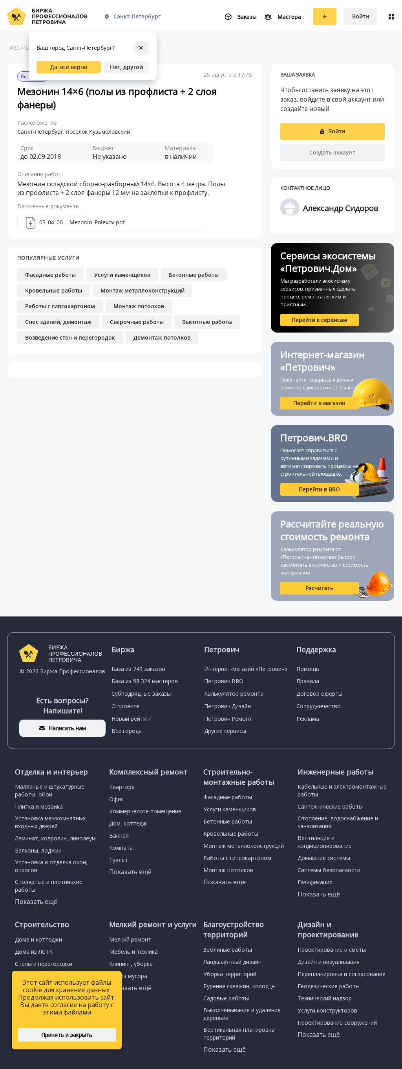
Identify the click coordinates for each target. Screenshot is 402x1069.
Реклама (307, 718)
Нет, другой (126, 67)
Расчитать (319, 588)
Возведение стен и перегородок (70, 337)
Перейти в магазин (319, 403)
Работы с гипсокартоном (60, 306)
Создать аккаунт (332, 152)
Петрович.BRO (223, 681)
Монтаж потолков (138, 306)
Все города (126, 730)
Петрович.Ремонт (228, 718)
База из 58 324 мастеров (144, 681)
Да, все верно (68, 67)
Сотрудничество (318, 706)
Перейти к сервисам (319, 320)
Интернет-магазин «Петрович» (245, 669)
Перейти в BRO (319, 489)
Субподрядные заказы (141, 693)
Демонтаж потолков (161, 337)
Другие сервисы (225, 730)
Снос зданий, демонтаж (58, 321)
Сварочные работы (137, 321)
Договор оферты (319, 693)
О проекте (125, 706)
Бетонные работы (194, 274)
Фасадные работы (50, 274)
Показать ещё (36, 901)
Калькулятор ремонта (233, 693)
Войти (360, 16)
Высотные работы (207, 321)
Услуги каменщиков (122, 274)
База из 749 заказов (138, 669)
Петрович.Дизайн (227, 706)
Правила (307, 681)
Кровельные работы (53, 290)
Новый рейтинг (131, 718)
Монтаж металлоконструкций (142, 290)
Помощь (307, 669)
